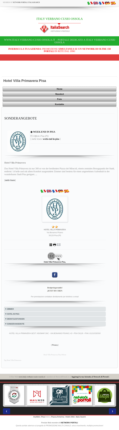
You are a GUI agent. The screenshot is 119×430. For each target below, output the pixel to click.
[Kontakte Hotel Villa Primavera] (54, 244)
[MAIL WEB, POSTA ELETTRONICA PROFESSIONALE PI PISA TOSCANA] (37, 395)
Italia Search (81, 417)
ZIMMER (10, 309)
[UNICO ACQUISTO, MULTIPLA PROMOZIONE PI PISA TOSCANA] (82, 395)
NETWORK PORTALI (69, 423)
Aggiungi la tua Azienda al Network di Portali (90, 377)
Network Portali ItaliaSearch (26, 2)
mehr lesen (10, 180)
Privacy (55, 345)
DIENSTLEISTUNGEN (16, 319)
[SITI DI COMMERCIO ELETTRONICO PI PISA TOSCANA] (105, 395)
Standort (59, 94)
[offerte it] (90, 3)
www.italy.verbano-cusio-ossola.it (32, 377)
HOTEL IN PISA (13, 314)
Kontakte (59, 104)
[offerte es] (113, 3)
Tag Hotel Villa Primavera (12, 360)
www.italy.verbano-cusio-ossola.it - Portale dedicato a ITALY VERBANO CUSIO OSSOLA (59, 41)
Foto (59, 99)
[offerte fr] (101, 3)
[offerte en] (96, 3)
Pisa (43, 417)
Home (59, 89)
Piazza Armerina (57, 417)
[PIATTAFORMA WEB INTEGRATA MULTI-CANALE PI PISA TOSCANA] (14, 395)
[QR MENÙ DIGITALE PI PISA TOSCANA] (59, 395)
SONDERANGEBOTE (15, 324)
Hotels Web (70, 417)
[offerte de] (107, 3)
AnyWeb (36, 417)
